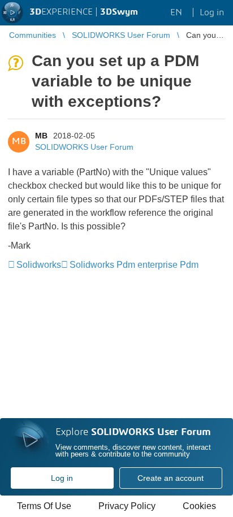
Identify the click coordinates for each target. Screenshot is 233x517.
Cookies (199, 506)
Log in (62, 478)
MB (41, 135)
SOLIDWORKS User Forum (84, 146)
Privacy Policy (127, 506)
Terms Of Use (44, 506)
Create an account (170, 478)
